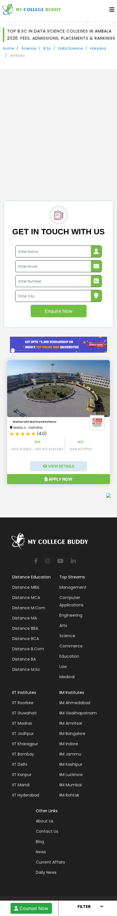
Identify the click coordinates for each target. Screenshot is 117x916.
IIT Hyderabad (25, 795)
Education (69, 656)
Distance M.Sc (26, 669)
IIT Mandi (21, 785)
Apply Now (60, 479)
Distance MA (24, 618)
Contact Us (47, 831)
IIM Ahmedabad (74, 703)
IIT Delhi (19, 764)
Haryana (98, 48)
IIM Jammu (70, 754)
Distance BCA (25, 638)
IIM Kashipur (70, 764)
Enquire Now (58, 311)
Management (73, 587)
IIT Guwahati (24, 713)
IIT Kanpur (22, 774)
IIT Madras (22, 723)
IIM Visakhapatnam (78, 713)
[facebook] (36, 561)
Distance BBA (25, 628)
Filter (84, 906)
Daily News (46, 872)
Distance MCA (26, 597)
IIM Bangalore (72, 733)
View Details (60, 466)
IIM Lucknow (71, 774)
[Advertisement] (58, 139)
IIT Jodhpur (23, 733)
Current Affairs (50, 862)
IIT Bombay (23, 754)
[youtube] (60, 561)
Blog (40, 841)
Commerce (71, 646)
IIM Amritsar (70, 723)
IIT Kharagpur (25, 744)
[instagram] (47, 561)
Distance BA (24, 659)
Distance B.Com (28, 649)
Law (63, 666)
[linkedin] (73, 561)
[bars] (111, 11)
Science (28, 48)
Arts (63, 625)
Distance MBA (25, 587)
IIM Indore (68, 744)
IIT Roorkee (23, 703)
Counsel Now (33, 908)
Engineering (70, 615)
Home (8, 48)
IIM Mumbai (70, 785)
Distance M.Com (28, 608)
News (41, 852)
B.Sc (47, 48)
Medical (67, 677)
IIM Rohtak (69, 795)
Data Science (70, 48)
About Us (44, 821)
